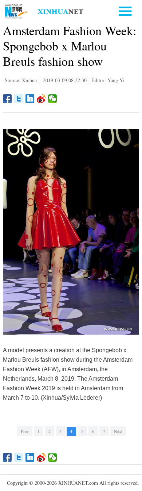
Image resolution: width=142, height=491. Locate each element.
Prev (25, 431)
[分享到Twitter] (18, 98)
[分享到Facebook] (7, 98)
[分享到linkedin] (30, 98)
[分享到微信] (52, 98)
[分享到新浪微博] (41, 98)
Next (118, 431)
